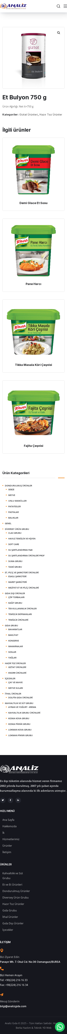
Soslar (12, 652)
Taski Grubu (15, 566)
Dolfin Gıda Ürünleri (20, 697)
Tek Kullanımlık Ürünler (22, 608)
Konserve (13, 640)
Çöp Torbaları (16, 597)
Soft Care (13, 544)
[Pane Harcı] (33, 251)
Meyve (11, 495)
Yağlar (12, 657)
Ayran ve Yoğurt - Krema (22, 707)
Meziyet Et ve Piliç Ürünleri (23, 587)
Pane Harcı (33, 284)
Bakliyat (13, 635)
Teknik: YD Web (42, 1027)
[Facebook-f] (10, 800)
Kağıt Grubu (15, 602)
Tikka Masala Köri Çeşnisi (33, 365)
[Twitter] (3, 800)
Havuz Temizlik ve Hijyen (21, 538)
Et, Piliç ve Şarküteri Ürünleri (22, 572)
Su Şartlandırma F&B (20, 549)
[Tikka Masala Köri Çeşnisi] (33, 331)
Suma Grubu (15, 561)
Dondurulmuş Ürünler (18, 485)
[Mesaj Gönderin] (1, 994)
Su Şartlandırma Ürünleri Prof (26, 555)
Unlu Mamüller (17, 500)
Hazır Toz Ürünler (51, 114)
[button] (58, 33)
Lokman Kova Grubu (20, 729)
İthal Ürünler (13, 693)
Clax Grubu (14, 532)
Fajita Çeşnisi (33, 445)
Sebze (11, 489)
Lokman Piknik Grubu (20, 735)
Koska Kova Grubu (18, 718)
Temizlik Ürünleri (18, 619)
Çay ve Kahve (15, 682)
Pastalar (13, 512)
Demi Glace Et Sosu (33, 203)
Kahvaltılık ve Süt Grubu (19, 703)
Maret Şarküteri (17, 582)
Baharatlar (15, 629)
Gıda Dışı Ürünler (15, 593)
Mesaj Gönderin (10, 1001)
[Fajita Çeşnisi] (33, 412)
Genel (8, 523)
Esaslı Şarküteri (17, 576)
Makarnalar (15, 646)
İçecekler (10, 678)
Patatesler (14, 506)
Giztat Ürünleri (28, 114)
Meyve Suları (15, 688)
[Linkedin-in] (18, 800)
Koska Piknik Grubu (19, 724)
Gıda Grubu (11, 625)
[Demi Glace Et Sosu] (33, 170)
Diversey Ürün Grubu (17, 529)
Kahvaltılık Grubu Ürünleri (24, 712)
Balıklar (13, 517)
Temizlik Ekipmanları (20, 614)
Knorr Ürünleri (17, 672)
